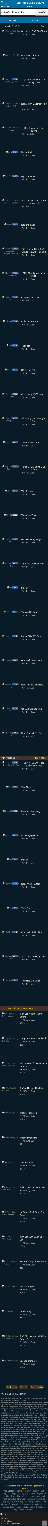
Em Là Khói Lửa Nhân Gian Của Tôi (33, 1065)
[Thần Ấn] (11, 908)
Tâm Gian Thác (28, 515)
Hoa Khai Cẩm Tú (30, 55)
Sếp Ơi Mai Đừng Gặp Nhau (34, 468)
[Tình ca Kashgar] (11, 612)
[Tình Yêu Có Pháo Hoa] (11, 566)
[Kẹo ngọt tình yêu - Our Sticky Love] (11, 82)
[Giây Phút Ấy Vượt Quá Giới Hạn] (11, 275)
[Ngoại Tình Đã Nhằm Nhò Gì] (11, 106)
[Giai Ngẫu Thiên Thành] (11, 662)
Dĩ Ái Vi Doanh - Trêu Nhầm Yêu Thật (34, 764)
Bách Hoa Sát (28, 370)
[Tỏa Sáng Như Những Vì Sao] (11, 420)
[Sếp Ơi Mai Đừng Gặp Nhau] (11, 469)
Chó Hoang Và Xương (32, 394)
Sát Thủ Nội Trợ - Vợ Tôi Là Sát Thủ (34, 202)
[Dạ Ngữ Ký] (11, 152)
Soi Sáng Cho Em (28, 1360)
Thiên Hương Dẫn (30, 442)
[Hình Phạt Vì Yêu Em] (11, 735)
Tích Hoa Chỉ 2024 (30, 980)
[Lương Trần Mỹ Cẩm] (11, 638)
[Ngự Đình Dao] (11, 224)
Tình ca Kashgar (29, 612)
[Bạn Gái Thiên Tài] (11, 176)
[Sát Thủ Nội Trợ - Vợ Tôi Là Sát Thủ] (11, 203)
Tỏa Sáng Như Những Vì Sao (34, 420)
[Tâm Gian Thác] (11, 515)
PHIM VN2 (5, 6)
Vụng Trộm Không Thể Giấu (33, 1038)
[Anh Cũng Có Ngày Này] (11, 958)
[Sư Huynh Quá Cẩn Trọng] (11, 33)
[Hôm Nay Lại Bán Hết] (11, 687)
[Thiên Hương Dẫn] (11, 442)
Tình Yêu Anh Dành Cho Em (32, 1238)
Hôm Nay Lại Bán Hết (32, 684)
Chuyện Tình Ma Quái (32, 297)
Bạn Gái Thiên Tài (30, 176)
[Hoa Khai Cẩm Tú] (11, 55)
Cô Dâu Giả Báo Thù (31, 708)
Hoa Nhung (25, 1311)
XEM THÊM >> (40, 26)
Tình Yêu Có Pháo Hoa (32, 563)
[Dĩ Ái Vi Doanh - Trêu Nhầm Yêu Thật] (11, 765)
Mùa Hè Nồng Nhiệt (31, 539)
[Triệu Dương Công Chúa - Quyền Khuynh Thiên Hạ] (11, 253)
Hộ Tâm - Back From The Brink (32, 1213)
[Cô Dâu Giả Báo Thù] (11, 711)
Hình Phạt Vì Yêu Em (31, 733)
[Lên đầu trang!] (44, 1523)
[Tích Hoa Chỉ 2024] (11, 980)
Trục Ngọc (26, 787)
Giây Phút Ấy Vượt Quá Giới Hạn (34, 274)
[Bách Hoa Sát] (11, 370)
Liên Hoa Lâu (26, 1162)
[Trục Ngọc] (11, 787)
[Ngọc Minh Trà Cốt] (11, 883)
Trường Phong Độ (28, 1137)
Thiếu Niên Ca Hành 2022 (32, 1187)
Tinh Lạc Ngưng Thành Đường (31, 1015)
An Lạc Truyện (27, 1286)
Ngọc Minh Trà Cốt (30, 883)
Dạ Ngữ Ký (26, 152)
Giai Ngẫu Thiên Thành (32, 660)
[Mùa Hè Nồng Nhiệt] (11, 541)
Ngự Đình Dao (28, 224)
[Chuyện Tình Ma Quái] (11, 299)
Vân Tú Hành (27, 491)
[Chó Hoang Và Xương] (11, 396)
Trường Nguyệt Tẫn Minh (32, 1087)
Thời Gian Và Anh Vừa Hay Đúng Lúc (33, 1337)
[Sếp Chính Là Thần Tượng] (11, 130)
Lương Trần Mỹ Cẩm (31, 636)
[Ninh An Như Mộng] (11, 811)
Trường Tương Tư (28, 1112)
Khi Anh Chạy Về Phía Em (33, 1261)
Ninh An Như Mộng (30, 811)
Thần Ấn (25, 908)
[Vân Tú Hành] (11, 491)
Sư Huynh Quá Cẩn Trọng (34, 31)
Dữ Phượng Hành (30, 835)
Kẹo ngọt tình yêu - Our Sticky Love (34, 81)
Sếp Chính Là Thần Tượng (34, 129)
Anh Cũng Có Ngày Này (33, 956)
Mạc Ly (24, 587)
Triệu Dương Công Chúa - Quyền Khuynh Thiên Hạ (34, 250)
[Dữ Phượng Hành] (11, 835)
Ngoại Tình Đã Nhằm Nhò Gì (34, 105)
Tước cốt (25, 345)
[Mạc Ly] (11, 587)
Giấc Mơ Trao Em (29, 321)
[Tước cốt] (11, 345)
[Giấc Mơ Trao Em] (11, 321)
